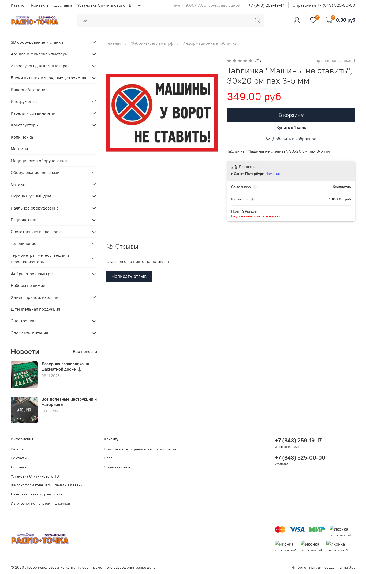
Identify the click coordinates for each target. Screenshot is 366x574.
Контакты (40, 5)
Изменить (273, 173)
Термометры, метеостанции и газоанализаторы (40, 258)
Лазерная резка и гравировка (36, 494)
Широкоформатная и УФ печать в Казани (47, 485)
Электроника (23, 320)
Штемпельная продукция (35, 309)
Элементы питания (29, 333)
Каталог (18, 5)
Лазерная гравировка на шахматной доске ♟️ (65, 366)
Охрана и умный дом (31, 196)
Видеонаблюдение (29, 89)
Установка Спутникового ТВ (104, 5)
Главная (113, 43)
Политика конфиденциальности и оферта (140, 449)
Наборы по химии (28, 285)
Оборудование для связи (35, 172)
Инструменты (24, 101)
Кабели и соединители (33, 113)
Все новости (85, 351)
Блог (108, 458)
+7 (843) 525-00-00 (300, 457)
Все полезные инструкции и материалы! (69, 401)
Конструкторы (25, 125)
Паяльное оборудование (35, 208)
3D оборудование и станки (37, 42)
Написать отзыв (129, 276)
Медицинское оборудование (39, 160)
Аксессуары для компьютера (39, 65)
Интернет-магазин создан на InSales (323, 567)
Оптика (18, 184)
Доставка (63, 5)
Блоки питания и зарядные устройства (48, 77)
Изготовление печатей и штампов (40, 503)
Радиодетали (23, 219)
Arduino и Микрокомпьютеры (39, 54)
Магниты (19, 148)
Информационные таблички (209, 43)
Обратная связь (117, 467)
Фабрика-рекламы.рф (151, 43)
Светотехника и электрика (37, 231)
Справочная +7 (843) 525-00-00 (324, 5)
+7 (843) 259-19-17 (266, 5)
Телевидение (23, 243)
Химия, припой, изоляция (36, 297)
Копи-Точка (22, 137)
